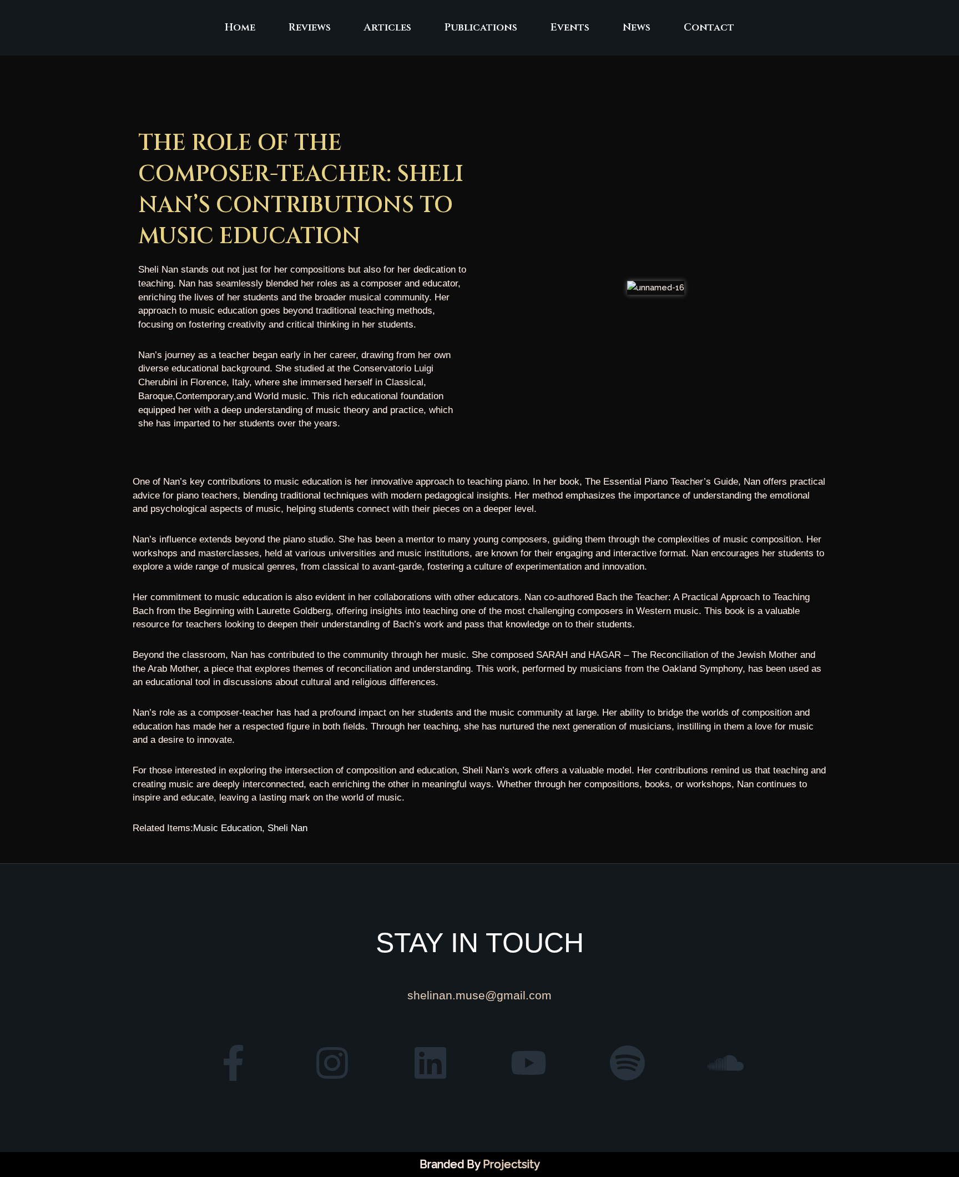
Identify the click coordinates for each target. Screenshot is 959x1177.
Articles (387, 27)
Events (570, 27)
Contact (709, 27)
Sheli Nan (287, 828)
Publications (481, 27)
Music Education (227, 828)
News (636, 27)
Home (240, 27)
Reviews (310, 27)
